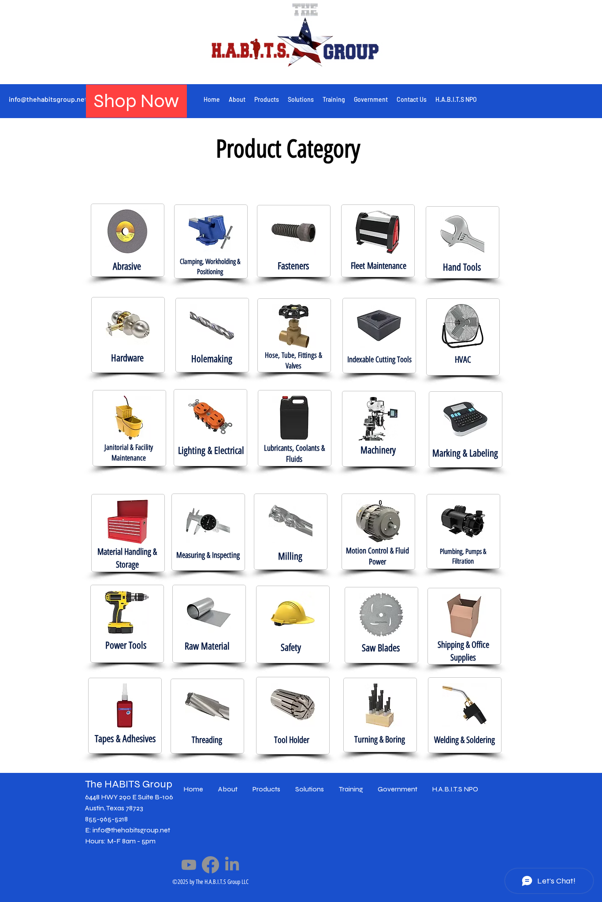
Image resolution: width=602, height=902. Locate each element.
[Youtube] (188, 864)
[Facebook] (210, 864)
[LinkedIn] (232, 864)
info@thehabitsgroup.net (48, 99)
